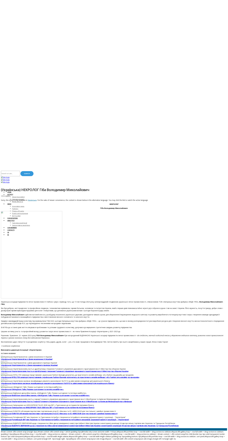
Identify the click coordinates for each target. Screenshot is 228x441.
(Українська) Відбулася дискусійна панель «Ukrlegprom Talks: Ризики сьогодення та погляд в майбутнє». (45, 395)
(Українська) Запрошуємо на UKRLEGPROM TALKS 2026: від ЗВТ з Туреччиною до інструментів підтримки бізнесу (48, 407)
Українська (32, 200)
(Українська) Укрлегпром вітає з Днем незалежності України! (26, 359)
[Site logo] (5, 177)
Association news (18, 206)
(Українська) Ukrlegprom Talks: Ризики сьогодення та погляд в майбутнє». (32, 389)
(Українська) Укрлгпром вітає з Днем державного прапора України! (29, 365)
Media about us (17, 202)
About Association (18, 197)
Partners (15, 209)
